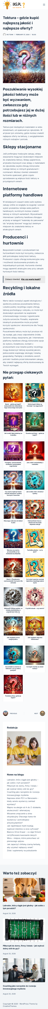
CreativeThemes (10, 1006)
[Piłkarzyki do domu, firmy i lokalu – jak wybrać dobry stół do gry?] (24, 930)
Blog (34, 34)
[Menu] (44, 5)
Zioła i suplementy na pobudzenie (22, 850)
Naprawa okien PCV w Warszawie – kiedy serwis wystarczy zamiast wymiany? (22, 801)
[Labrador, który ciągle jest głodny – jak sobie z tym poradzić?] (24, 890)
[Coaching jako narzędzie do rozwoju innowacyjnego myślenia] (24, 970)
